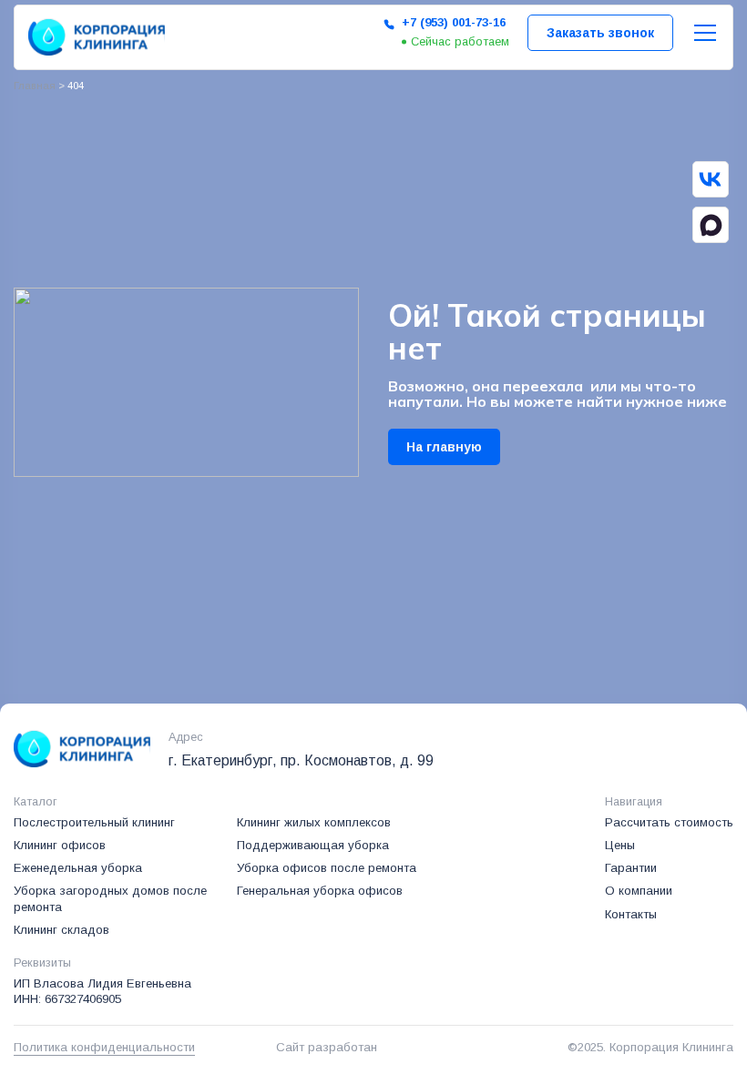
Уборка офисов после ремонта (326, 868)
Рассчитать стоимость (669, 822)
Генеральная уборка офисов (320, 890)
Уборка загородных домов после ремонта (110, 898)
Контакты (631, 914)
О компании (638, 890)
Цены (620, 845)
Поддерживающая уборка (313, 845)
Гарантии (631, 868)
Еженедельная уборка (78, 868)
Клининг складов (61, 930)
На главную (444, 447)
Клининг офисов (60, 845)
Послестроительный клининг (94, 822)
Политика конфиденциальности (104, 1047)
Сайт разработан (326, 1047)
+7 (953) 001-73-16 (454, 22)
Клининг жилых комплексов (314, 822)
